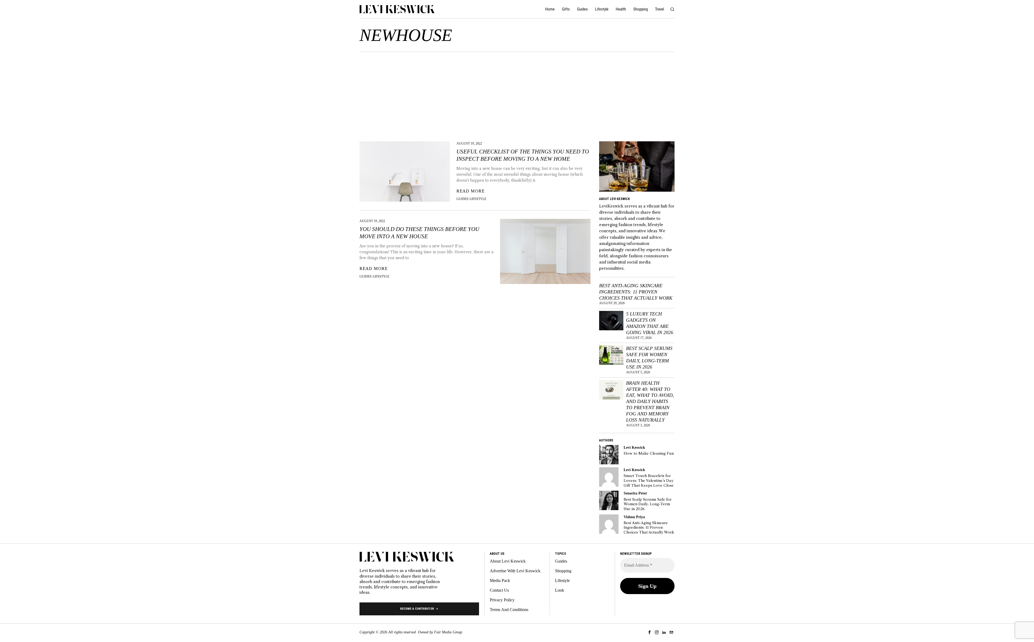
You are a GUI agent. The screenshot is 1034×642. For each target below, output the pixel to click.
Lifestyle (478, 199)
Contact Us (499, 590)
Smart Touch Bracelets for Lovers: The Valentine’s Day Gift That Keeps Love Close (649, 480)
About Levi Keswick (508, 561)
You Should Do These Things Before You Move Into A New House (419, 233)
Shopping (563, 571)
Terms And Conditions (509, 609)
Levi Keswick (634, 447)
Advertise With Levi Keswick (515, 571)
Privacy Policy (502, 600)
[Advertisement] (517, 92)
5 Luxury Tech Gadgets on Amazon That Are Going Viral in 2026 (649, 323)
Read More (470, 191)
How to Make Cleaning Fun (649, 453)
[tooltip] (609, 454)
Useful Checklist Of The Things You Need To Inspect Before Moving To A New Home (522, 155)
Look (559, 590)
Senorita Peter (635, 493)
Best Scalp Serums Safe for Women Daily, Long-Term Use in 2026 (649, 358)
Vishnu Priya (634, 517)
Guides (462, 199)
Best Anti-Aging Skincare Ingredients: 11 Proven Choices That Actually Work (635, 292)
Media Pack (500, 580)
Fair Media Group (448, 632)
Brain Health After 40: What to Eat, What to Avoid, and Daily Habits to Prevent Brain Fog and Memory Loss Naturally (650, 401)
